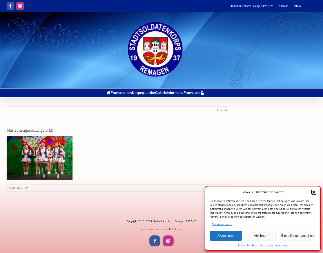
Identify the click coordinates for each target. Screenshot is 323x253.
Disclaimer (176, 229)
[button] (314, 192)
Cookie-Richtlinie (247, 245)
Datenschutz (266, 245)
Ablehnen (260, 235)
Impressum (282, 245)
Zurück (224, 110)
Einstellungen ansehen (297, 235)
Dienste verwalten (222, 224)
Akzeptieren (225, 235)
